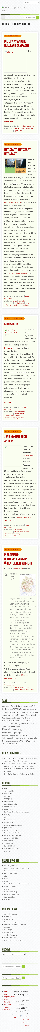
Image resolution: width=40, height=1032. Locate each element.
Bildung (5, 709)
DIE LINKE (5, 712)
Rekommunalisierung (12, 534)
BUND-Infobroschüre (12, 202)
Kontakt (7, 1002)
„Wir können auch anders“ (15, 439)
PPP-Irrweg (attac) (10, 892)
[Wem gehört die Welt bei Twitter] (12, 2)
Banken (25, 706)
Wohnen (5, 744)
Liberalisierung (15, 724)
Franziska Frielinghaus (13, 319)
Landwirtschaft (6, 724)
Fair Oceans (8, 919)
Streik (23, 418)
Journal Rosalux (29, 456)
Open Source (7, 726)
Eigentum (14, 711)
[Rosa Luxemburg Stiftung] (24, 1021)
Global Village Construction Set (15, 924)
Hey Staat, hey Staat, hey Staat (17, 151)
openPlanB (18, 569)
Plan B (6, 889)
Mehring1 (7, 817)
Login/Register (9, 997)
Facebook (7, 1004)
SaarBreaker (8, 841)
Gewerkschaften (20, 414)
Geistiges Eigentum (17, 715)
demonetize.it (9, 796)
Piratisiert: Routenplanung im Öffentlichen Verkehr (18, 559)
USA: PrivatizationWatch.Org (14, 940)
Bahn (15, 129)
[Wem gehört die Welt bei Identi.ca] (15, 2)
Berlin (27, 303)
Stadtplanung (25, 305)
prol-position (8, 828)
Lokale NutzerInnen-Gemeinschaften (17, 884)
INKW (6, 879)
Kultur (21, 721)
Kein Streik (11, 324)
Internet (28, 718)
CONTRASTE (8, 794)
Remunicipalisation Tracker (14, 833)
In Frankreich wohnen (19, 761)
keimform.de (8, 809)
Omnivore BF (8, 822)
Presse (18, 726)
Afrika (3, 706)
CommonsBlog (9, 791)
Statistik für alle (9, 846)
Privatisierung (12, 729)
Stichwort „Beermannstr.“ (18, 273)
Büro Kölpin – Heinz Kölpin (27, 758)
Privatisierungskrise (10, 735)
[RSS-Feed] (19, 2)
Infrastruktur (19, 718)
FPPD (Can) (8, 799)
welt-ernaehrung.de (11, 849)
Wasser (24, 740)
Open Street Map (10, 887)
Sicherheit (23, 738)
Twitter (6, 1007)
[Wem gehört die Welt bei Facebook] (9, 2)
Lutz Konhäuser (9, 763)
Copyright (24, 709)
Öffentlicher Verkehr (25, 129)
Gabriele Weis (9, 766)
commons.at (8, 917)
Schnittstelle (8, 843)
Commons (15, 708)
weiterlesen (9, 402)
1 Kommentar (9, 685)
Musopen (7, 927)
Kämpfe (28, 720)
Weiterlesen (9, 121)
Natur (34, 724)
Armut (14, 706)
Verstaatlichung (15, 741)
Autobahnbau (19, 303)
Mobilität (29, 724)
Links (6, 999)
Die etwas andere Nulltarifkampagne (16, 43)
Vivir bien (7, 900)
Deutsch (27, 2)
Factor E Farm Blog (10, 873)
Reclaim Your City (10, 830)
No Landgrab (9, 930)
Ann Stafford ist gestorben (25, 774)
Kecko (8, 334)
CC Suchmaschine (10, 914)
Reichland (23, 735)
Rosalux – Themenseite (12, 836)
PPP (13, 726)
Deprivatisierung (32, 709)
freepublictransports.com (13, 922)
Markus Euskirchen (12, 36)
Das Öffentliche (23, 688)
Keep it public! (9, 807)
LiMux (6, 881)
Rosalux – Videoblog (11, 838)
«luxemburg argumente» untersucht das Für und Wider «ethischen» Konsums (19, 768)
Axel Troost (8, 788)
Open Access (18, 131)
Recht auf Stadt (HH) (11, 894)
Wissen (31, 740)
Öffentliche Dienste (15, 744)
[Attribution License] (6, 334)
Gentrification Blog (10, 804)
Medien (23, 724)
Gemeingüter (9, 801)
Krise (17, 720)
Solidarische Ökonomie (13, 536)
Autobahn (21, 301)
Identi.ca (7, 1010)
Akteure (8, 706)
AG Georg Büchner (10, 866)
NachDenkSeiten (10, 820)
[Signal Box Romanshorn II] (14, 331)
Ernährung (28, 712)
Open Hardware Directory (13, 825)
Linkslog (7, 815)
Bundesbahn (23, 412)
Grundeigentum (8, 718)
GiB (5, 876)
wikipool (7, 851)
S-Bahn (32, 690)
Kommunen (8, 720)
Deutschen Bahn (11, 348)
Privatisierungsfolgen (12, 418)
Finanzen (5, 715)
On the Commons (10, 935)
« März (14, 1018)
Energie (22, 712)
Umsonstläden (9, 897)
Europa (35, 712)
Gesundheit (17, 530)
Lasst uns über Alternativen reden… (17, 812)
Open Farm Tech (10, 938)
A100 (15, 301)
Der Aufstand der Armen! (27, 763)
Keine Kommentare (28, 126)
